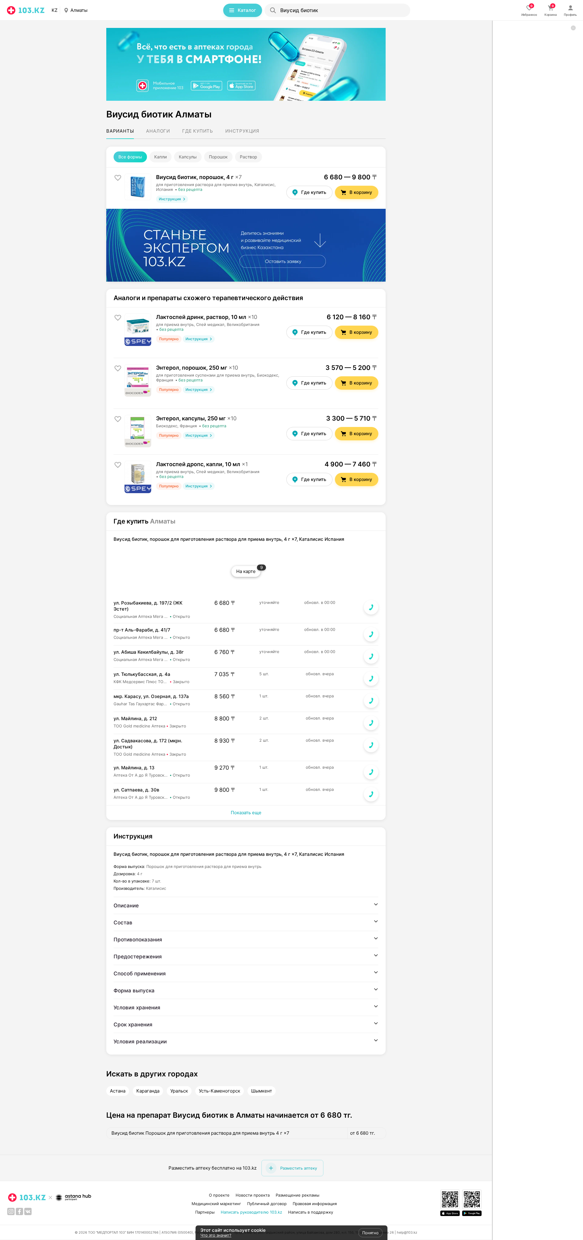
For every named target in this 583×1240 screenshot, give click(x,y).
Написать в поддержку (310, 1212)
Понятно (370, 1232)
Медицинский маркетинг (216, 1203)
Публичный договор (267, 1203)
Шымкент (261, 1091)
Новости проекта (253, 1195)
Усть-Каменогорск (219, 1091)
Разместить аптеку (298, 1168)
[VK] (28, 1211)
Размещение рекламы (297, 1195)
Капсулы (188, 156)
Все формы (130, 156)
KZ (54, 10)
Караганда (147, 1091)
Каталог (247, 10)
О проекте (219, 1195)
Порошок (218, 156)
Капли (160, 156)
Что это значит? (215, 1235)
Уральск (179, 1091)
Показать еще (246, 812)
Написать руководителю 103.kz (251, 1212)
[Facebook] (19, 1211)
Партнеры (205, 1212)
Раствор (248, 156)
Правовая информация (315, 1203)
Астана (117, 1091)
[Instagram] (11, 1211)
